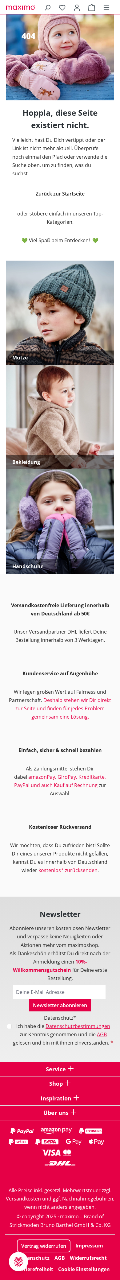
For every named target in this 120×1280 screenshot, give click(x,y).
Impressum (89, 1245)
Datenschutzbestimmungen (78, 1026)
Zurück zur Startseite (60, 193)
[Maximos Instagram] (35, 1175)
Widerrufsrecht (88, 1258)
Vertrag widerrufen (43, 1246)
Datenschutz (34, 1258)
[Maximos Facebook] (60, 1175)
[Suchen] (47, 7)
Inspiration (56, 1098)
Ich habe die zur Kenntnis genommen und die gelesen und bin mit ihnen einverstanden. (63, 1034)
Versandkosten (23, 1198)
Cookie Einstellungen (84, 1269)
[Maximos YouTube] (84, 1175)
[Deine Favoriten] (62, 7)
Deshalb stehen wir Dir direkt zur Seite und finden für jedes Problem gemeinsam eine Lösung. (63, 708)
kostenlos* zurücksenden (68, 870)
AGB (102, 1034)
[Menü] (106, 7)
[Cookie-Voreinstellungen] (18, 1261)
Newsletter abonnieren (60, 1005)
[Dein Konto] (77, 7)
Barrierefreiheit (34, 1269)
